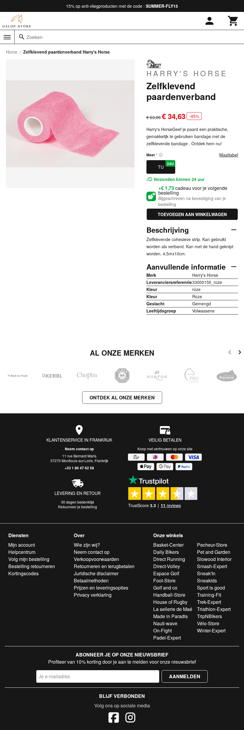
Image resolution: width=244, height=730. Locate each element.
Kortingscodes (23, 573)
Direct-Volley (166, 566)
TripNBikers (209, 616)
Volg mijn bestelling (28, 559)
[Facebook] (114, 718)
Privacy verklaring (93, 594)
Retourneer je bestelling (77, 506)
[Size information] (161, 155)
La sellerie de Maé (172, 609)
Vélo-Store (208, 623)
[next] (239, 353)
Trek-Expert (209, 601)
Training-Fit (209, 594)
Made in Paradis (170, 616)
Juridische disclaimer (96, 573)
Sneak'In (206, 573)
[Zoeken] (21, 37)
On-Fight (162, 630)
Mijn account (21, 544)
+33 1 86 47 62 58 (79, 467)
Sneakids (207, 580)
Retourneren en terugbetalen (104, 566)
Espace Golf (166, 573)
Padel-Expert (167, 637)
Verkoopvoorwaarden (96, 559)
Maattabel (228, 155)
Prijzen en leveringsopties (101, 587)
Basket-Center (168, 544)
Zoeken (34, 37)
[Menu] (7, 37)
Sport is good (211, 587)
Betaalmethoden (91, 580)
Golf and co (165, 587)
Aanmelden (184, 676)
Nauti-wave (165, 623)
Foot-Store (164, 580)
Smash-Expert (212, 566)
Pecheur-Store (212, 544)
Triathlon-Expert (214, 609)
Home (11, 52)
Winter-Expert (211, 630)
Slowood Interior (214, 559)
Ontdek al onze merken (122, 397)
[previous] (230, 353)
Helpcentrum (21, 551)
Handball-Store (169, 594)
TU (166, 165)
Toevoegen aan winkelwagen (192, 214)
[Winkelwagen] (233, 21)
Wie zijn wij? (87, 544)
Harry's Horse (187, 73)
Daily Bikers (166, 551)
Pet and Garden (213, 551)
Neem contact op (79, 448)
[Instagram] (130, 718)
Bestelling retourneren (31, 566)
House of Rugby (170, 601)
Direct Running (169, 559)
